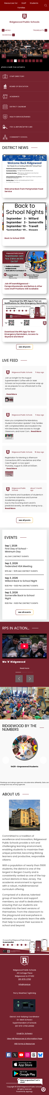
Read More (11, 394)
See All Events (24, 612)
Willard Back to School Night (22, 580)
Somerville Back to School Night (19, 597)
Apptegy (29, 1091)
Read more (24, 668)
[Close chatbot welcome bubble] (18, 1079)
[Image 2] (11, 60)
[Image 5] (22, 60)
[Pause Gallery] (25, 56)
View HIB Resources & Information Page (24, 1038)
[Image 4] (19, 60)
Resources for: (11, 3)
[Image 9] (37, 60)
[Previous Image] (4, 56)
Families (21, 7)
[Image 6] (26, 60)
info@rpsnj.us (24, 984)
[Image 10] (41, 60)
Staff (24, 3)
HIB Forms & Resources (24, 1043)
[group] (24, 754)
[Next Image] (45, 56)
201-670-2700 (24, 979)
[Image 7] (30, 60)
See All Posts (24, 347)
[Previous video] (19, 678)
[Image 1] (8, 60)
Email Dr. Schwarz (24, 1033)
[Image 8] (33, 60)
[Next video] (30, 678)
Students (34, 3)
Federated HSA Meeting (19, 566)
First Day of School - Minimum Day (16, 550)
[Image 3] (15, 60)
